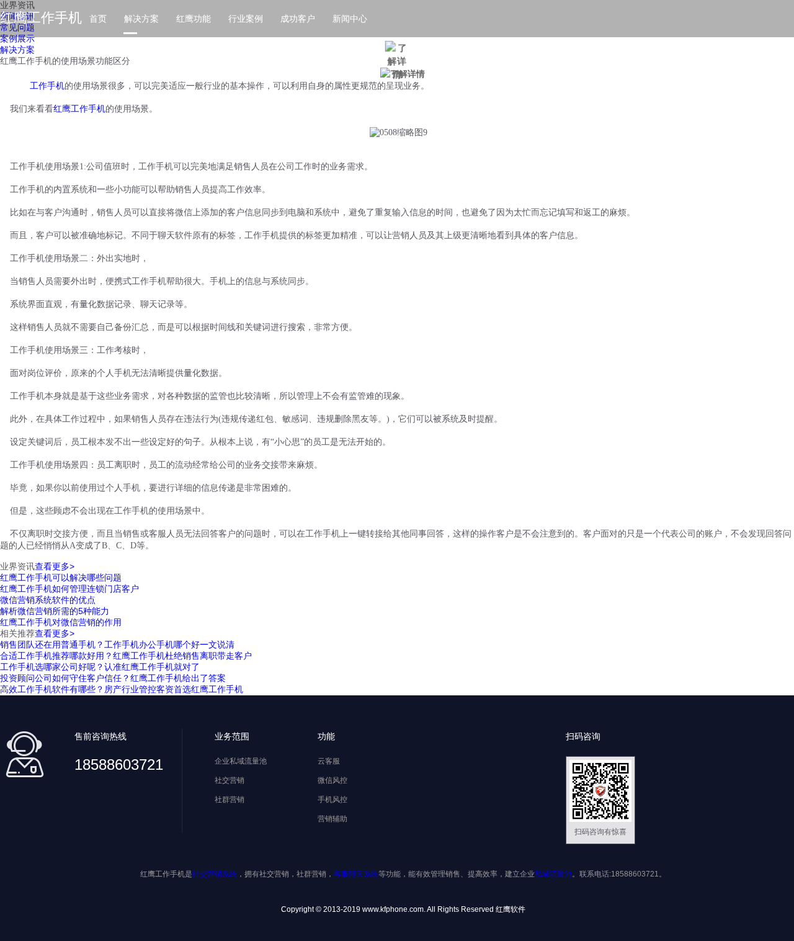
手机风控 (332, 799)
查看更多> (54, 566)
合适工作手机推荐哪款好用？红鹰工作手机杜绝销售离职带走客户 (126, 656)
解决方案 (141, 19)
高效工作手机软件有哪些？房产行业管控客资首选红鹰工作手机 (121, 689)
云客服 (329, 761)
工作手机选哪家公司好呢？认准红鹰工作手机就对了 (100, 667)
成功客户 (297, 19)
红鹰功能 (193, 19)
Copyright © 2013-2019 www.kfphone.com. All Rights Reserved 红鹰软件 (403, 909)
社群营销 (229, 799)
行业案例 (245, 19)
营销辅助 (332, 818)
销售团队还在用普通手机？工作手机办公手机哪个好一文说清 (117, 644)
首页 (98, 19)
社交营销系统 (214, 874)
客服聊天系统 (356, 874)
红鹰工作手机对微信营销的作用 (61, 622)
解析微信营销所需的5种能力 (54, 611)
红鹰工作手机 (41, 17)
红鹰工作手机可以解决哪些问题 (61, 577)
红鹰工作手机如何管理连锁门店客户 (69, 589)
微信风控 (332, 780)
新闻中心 (349, 19)
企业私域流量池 (241, 761)
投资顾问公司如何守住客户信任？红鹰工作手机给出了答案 (113, 678)
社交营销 (229, 780)
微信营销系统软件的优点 (48, 600)
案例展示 (17, 38)
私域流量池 (553, 874)
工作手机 (47, 86)
